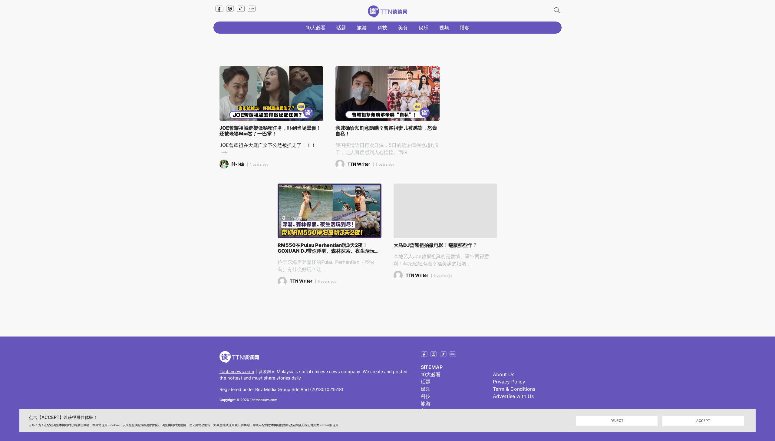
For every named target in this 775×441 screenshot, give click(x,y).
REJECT (617, 420)
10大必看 (315, 28)
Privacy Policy (509, 382)
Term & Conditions (514, 389)
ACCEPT (703, 420)
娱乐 (423, 28)
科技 (382, 28)
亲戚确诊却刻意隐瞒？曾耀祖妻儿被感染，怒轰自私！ (386, 131)
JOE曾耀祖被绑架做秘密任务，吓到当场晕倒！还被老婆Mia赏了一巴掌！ (270, 131)
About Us (503, 374)
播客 (465, 28)
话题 (341, 28)
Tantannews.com (236, 371)
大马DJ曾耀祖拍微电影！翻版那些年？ (435, 245)
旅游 (362, 28)
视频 (444, 28)
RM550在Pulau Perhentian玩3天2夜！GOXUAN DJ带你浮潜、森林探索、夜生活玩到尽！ (329, 248)
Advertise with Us (513, 396)
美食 (403, 28)
